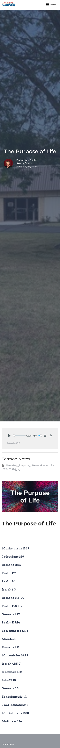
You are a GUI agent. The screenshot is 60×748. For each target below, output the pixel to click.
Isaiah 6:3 (9, 589)
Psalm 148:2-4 (12, 606)
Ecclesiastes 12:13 (15, 630)
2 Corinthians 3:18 (15, 705)
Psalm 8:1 (9, 581)
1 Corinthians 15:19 (15, 548)
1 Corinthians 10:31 (15, 713)
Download (13, 442)
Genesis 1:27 (11, 614)
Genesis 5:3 (10, 688)
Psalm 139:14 (11, 622)
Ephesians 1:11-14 (14, 696)
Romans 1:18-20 (13, 597)
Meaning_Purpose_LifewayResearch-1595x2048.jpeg (28, 467)
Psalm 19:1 (9, 573)
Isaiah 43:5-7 (11, 663)
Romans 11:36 (11, 565)
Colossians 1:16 (13, 556)
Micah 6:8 (9, 639)
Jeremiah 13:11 (12, 672)
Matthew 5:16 (12, 721)
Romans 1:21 (10, 647)
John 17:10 (9, 680)
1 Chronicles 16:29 (15, 655)
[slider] (19, 435)
